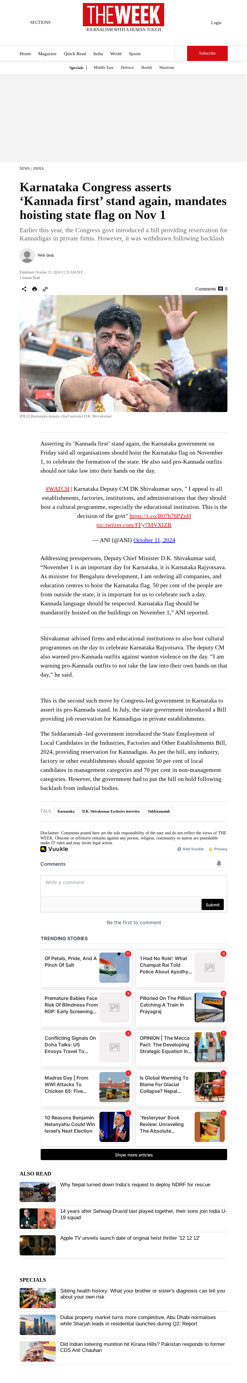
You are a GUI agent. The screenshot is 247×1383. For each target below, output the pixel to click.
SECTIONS (40, 22)
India (98, 53)
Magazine (47, 53)
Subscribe (207, 53)
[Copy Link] (45, 288)
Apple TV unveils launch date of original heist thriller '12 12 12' (130, 1238)
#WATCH (57, 488)
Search (181, 53)
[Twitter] (108, 37)
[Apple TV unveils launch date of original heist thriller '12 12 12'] (38, 1245)
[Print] (34, 288)
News (25, 169)
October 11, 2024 (154, 540)
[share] (24, 288)
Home (25, 53)
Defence (127, 67)
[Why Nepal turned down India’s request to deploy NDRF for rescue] (38, 1192)
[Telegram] (148, 37)
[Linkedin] (138, 37)
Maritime (166, 67)
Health (146, 67)
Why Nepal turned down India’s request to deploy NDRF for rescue (135, 1185)
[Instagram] (118, 37)
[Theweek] (123, 14)
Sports (135, 53)
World (116, 53)
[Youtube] (128, 37)
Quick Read (75, 53)
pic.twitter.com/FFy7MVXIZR (133, 525)
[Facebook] (98, 37)
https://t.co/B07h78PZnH (160, 515)
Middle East (104, 67)
